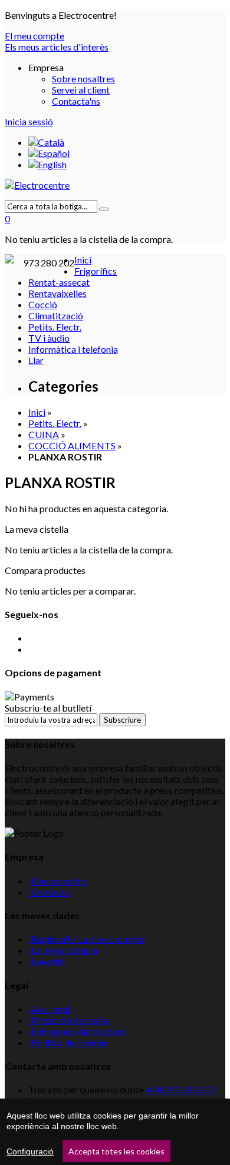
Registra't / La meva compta (86, 938)
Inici (36, 412)
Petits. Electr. (54, 423)
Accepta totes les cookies (116, 1151)
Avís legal (49, 1008)
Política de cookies (68, 1042)
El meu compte (34, 35)
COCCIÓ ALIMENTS (72, 445)
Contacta (48, 891)
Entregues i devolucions (77, 1031)
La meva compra (62, 950)
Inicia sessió (29, 121)
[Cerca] (104, 209)
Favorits (46, 961)
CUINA (43, 434)
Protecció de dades (68, 1020)
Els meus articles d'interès (57, 46)
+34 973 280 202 (180, 1089)
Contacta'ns (76, 100)
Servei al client (81, 89)
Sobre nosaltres (83, 78)
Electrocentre (57, 880)
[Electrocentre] (115, 185)
